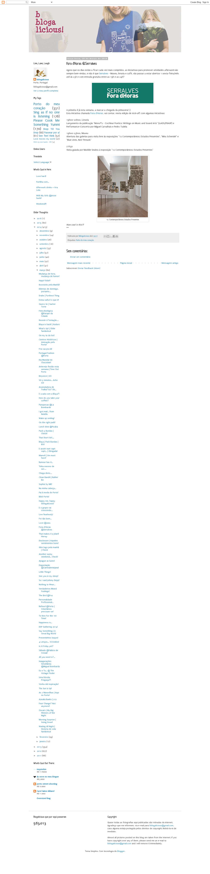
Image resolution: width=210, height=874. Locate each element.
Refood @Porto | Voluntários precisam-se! (47, 609)
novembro (45, 235)
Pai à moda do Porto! (48, 492)
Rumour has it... (46, 462)
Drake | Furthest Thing (49, 295)
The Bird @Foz (46, 595)
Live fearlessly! (46, 514)
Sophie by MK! (45, 484)
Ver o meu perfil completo (46, 91)
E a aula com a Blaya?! (49, 394)
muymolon (41, 769)
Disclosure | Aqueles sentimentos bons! (49, 541)
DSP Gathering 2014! (48, 627)
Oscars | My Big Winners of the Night (47, 713)
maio (42, 261)
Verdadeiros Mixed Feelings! (48, 590)
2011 (39, 755)
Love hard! (41, 176)
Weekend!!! (41, 204)
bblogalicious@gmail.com (161, 825)
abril (42, 265)
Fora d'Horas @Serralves (45, 528)
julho (42, 253)
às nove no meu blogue (48, 776)
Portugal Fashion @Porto (46, 354)
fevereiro (44, 737)
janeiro (43, 741)
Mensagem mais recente (78, 263)
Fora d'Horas (96, 113)
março (43, 270)
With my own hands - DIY (43, 142)
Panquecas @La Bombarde (46, 406)
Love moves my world (44, 139)
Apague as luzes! (47, 561)
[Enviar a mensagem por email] (105, 236)
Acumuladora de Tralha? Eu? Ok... (47, 388)
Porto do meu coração (85, 240)
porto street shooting (47, 784)
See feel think (46, 135)
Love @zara (44, 523)
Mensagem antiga (170, 263)
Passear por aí (52, 132)
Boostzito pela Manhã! (49, 285)
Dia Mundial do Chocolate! (45, 361)
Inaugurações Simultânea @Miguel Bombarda (49, 664)
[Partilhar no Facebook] (113, 236)
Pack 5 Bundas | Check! (46, 432)
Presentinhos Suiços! (48, 638)
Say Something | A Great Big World (47, 632)
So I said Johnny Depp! (49, 580)
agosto (43, 248)
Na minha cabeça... (47, 488)
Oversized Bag (44, 798)
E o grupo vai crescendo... (46, 509)
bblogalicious (43, 79)
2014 (39, 227)
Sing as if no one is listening (47, 114)
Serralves (103, 73)
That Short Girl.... (46, 437)
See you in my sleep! (48, 576)
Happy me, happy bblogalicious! (47, 502)
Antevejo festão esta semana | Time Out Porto (49, 369)
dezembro (45, 231)
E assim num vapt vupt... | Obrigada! (48, 450)
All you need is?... (47, 657)
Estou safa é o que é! (49, 300)
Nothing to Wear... (47, 584)
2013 (39, 747)
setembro (44, 244)
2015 (39, 223)
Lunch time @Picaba (48, 427)
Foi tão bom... (45, 518)
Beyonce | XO (45, 376)
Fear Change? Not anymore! (47, 704)
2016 (39, 218)
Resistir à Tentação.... (49, 320)
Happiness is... (45, 622)
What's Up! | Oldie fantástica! (47, 329)
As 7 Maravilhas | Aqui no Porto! (49, 693)
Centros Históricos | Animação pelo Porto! (48, 342)
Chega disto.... (45, 473)
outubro (44, 240)
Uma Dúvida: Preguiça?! (45, 678)
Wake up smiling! (46, 418)
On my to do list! (46, 335)
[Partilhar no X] (111, 236)
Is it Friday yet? (46, 646)
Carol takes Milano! (45, 791)
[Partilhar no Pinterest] (116, 236)
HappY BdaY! (44, 280)
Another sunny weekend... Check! (48, 555)
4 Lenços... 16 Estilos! (49, 642)
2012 (39, 751)
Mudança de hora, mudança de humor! (49, 275)
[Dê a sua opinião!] (108, 236)
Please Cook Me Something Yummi (47, 123)
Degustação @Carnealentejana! (49, 566)
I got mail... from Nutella (46, 412)
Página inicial (126, 263)
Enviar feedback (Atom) (89, 268)
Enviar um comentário (80, 257)
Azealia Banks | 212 (48, 699)
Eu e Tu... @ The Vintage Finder (47, 671)
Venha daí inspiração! (49, 684)
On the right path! (47, 422)
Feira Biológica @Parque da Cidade (46, 313)
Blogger (121, 851)
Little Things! (45, 572)
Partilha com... (42, 182)
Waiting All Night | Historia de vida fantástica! (47, 729)
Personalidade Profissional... (46, 600)
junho (42, 257)
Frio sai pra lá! (45, 349)
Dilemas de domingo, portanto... (49, 290)
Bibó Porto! (44, 496)
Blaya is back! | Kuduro (49, 324)
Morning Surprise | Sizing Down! (47, 720)
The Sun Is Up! (45, 688)
